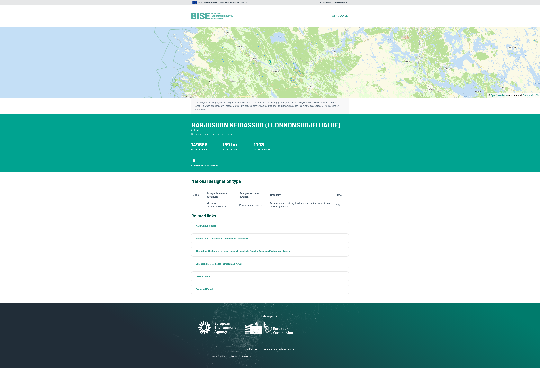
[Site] (260, 16)
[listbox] (219, 2)
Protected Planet (204, 289)
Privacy (223, 356)
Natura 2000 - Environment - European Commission (222, 238)
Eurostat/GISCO (531, 95)
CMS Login (245, 356)
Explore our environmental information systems (270, 349)
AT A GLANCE (340, 15)
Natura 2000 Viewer (206, 226)
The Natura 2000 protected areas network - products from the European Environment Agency (243, 251)
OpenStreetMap (499, 95)
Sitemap (233, 356)
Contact (213, 356)
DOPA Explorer (203, 276)
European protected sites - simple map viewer (219, 264)
